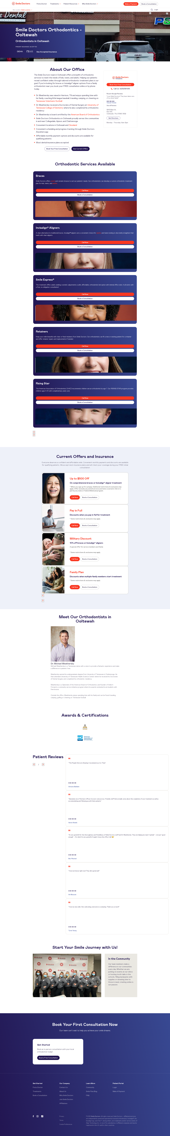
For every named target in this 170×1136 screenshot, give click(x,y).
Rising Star (42, 383)
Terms (61, 1120)
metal (53, 181)
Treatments (54, 4)
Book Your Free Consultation (57, 149)
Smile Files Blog (91, 1091)
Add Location (25, 10)
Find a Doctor (42, 4)
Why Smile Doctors (89, 4)
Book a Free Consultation (48, 1058)
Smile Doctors (95, 1116)
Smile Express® (45, 279)
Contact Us (63, 1087)
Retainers (42, 331)
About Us (62, 1091)
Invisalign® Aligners (48, 227)
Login (156, 9)
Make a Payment (131, 4)
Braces (40, 175)
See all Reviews (111, 105)
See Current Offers (80, 149)
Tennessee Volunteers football (49, 101)
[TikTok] (42, 1116)
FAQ (87, 1095)
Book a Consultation (149, 4)
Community (90, 1087)
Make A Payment (119, 1091)
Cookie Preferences (65, 1124)
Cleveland (73, 125)
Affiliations (63, 1103)
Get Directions (113, 118)
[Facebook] (33, 1116)
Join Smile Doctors (66, 1099)
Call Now (85, 190)
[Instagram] (38, 1116)
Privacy (61, 1116)
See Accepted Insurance (46, 52)
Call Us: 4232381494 (122, 89)
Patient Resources (70, 4)
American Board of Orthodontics (85, 114)
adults (55, 183)
